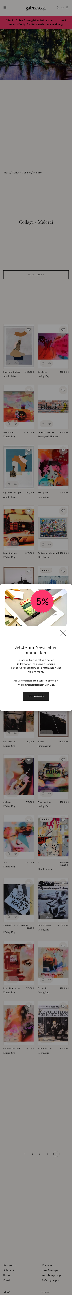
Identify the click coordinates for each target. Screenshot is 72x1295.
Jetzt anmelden (36, 696)
